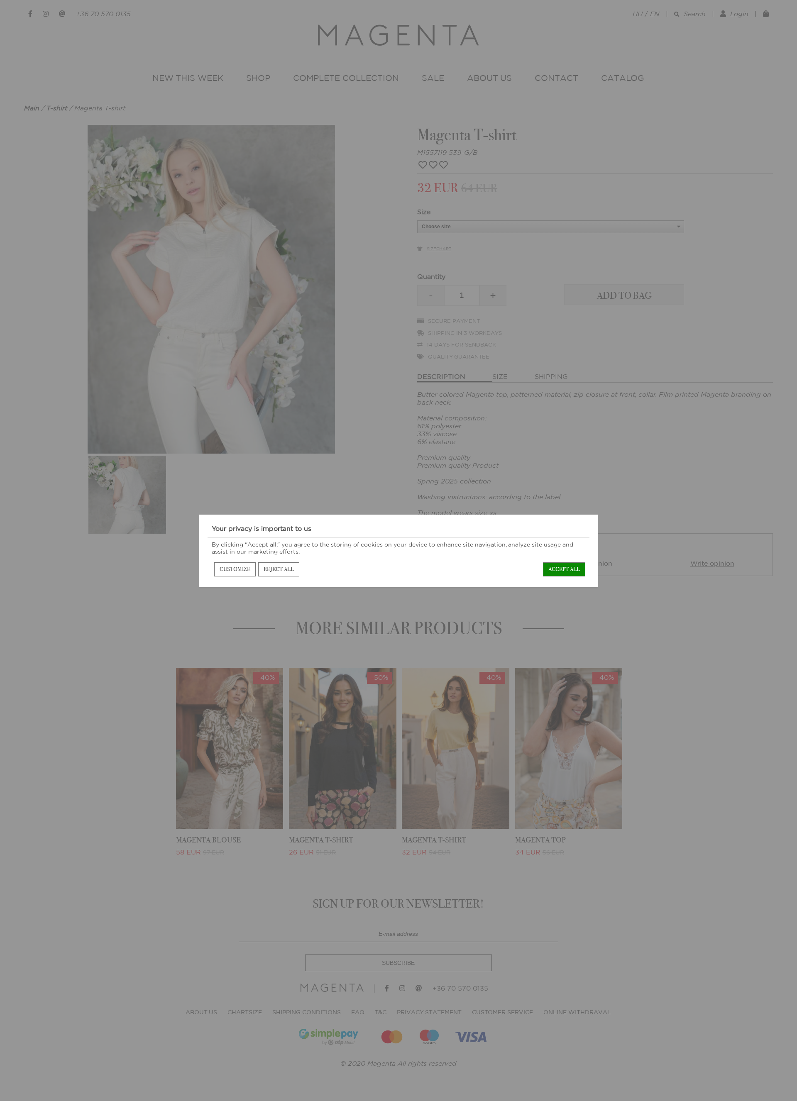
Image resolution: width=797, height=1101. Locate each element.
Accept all (564, 569)
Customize (235, 569)
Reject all (279, 569)
